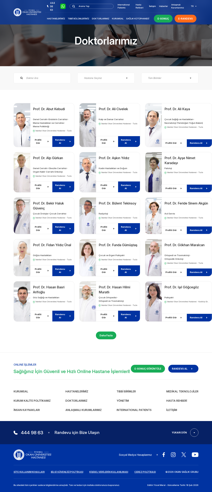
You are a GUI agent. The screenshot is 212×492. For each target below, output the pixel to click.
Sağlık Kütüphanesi (137, 18)
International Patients (124, 6)
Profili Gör (38, 141)
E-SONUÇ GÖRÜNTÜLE (147, 368)
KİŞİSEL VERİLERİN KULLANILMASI (108, 471)
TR (192, 6)
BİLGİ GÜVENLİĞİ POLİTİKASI (67, 471)
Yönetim (123, 400)
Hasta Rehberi (139, 6)
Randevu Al (60, 141)
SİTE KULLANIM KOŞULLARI (29, 471)
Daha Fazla (106, 335)
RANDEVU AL (179, 368)
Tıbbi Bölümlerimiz (78, 18)
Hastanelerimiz (56, 18)
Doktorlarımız (100, 18)
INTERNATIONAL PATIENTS (134, 410)
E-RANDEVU (185, 18)
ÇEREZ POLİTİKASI (145, 471)
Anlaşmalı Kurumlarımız (177, 6)
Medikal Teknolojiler (182, 391)
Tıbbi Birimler (126, 391)
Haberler (163, 6)
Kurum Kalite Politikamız (32, 400)
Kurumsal (118, 18)
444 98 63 (52, 6)
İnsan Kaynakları (27, 410)
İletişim (152, 6)
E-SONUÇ (163, 18)
